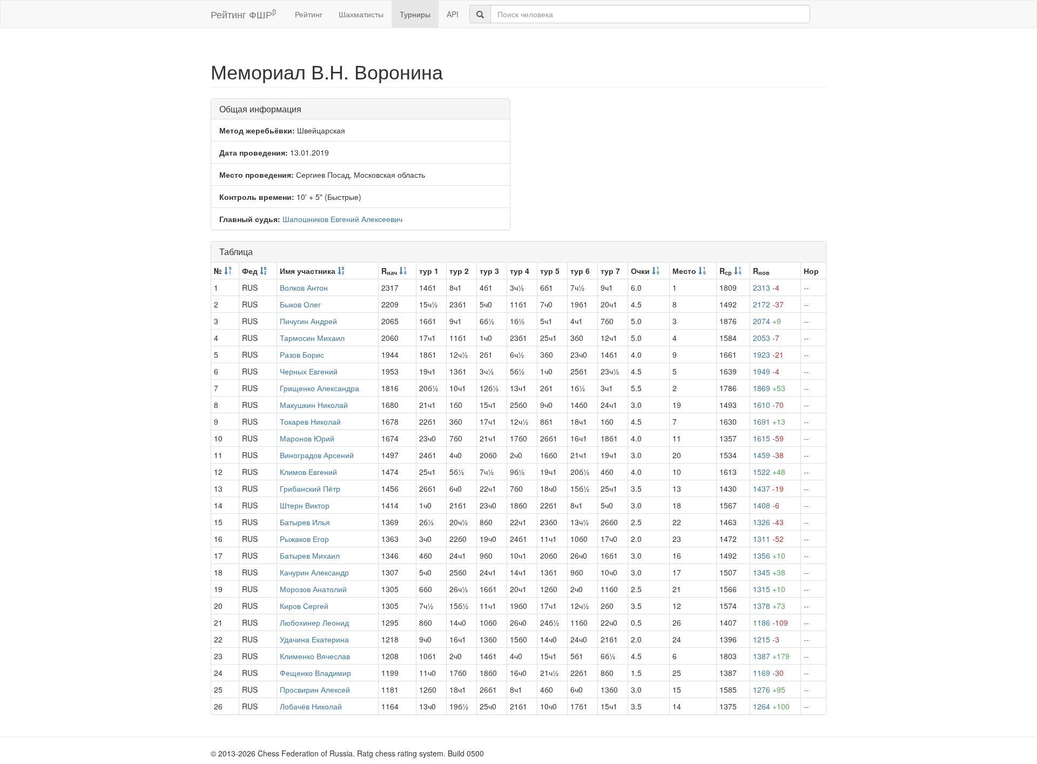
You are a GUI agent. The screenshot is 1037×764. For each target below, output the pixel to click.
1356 (769, 555)
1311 (768, 538)
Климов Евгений (308, 471)
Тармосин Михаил (312, 337)
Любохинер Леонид (314, 622)
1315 (769, 589)
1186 (770, 622)
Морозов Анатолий (313, 589)
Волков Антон (304, 287)
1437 (768, 488)
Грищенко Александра (319, 388)
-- (806, 287)
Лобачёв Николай (311, 706)
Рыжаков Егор (304, 538)
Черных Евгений (309, 371)
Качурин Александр (314, 572)
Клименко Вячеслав (315, 656)
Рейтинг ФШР (243, 13)
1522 (769, 471)
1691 (769, 421)
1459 (768, 455)
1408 (766, 505)
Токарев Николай (310, 421)
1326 (768, 522)
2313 (766, 287)
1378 (769, 605)
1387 (771, 656)
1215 (766, 639)
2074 (767, 321)
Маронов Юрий (307, 438)
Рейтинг (308, 14)
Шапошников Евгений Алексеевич (342, 218)
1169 (768, 672)
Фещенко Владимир (315, 672)
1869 (769, 388)
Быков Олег (300, 304)
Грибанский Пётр (310, 488)
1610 (768, 404)
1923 (768, 354)
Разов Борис (302, 354)
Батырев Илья (305, 522)
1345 (769, 572)
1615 (768, 438)
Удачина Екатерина (314, 639)
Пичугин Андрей (308, 321)
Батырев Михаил (310, 555)
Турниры (415, 14)
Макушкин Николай (314, 404)
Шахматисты (361, 14)
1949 (766, 371)
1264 (771, 706)
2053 (766, 337)
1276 (769, 689)
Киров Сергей (304, 605)
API (453, 14)
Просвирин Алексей (315, 689)
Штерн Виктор (304, 505)
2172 (768, 304)
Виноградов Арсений (317, 455)
